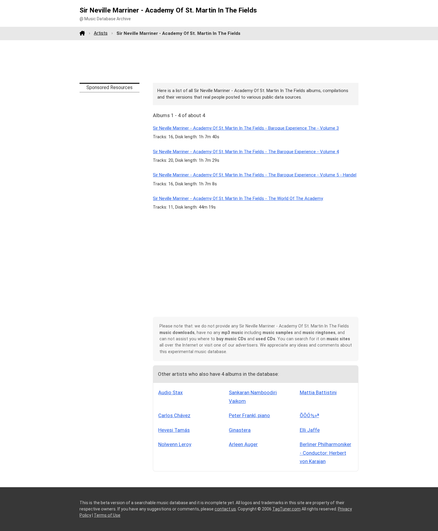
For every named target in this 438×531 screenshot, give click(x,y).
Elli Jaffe (310, 430)
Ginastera (240, 430)
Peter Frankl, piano (249, 415)
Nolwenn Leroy (174, 444)
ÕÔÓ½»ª (309, 415)
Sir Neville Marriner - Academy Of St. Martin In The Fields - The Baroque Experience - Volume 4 (246, 151)
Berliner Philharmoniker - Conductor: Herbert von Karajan (325, 452)
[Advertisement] (219, 61)
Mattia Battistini (318, 392)
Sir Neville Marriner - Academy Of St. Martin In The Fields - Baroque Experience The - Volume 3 (246, 128)
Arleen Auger (243, 444)
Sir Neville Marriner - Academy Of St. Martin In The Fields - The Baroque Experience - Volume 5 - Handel (254, 175)
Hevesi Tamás (174, 430)
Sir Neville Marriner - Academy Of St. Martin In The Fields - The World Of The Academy (238, 198)
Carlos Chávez (174, 415)
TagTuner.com (286, 509)
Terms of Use (107, 515)
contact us (225, 509)
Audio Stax (170, 392)
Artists (101, 33)
